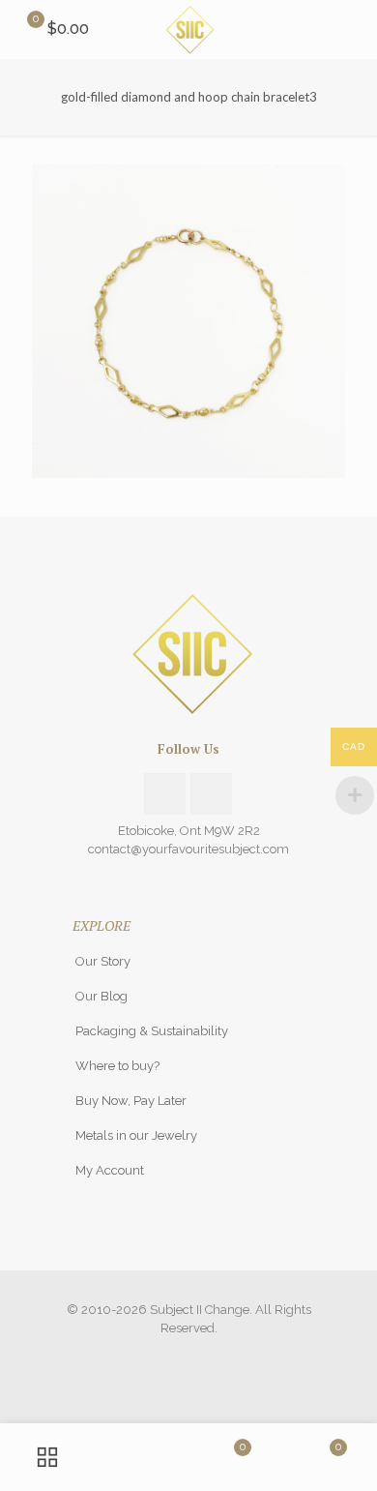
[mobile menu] (350, 29)
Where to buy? (117, 1066)
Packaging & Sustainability (151, 1031)
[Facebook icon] (168, 1355)
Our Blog (101, 996)
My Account (109, 1170)
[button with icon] (165, 794)
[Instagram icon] (189, 1355)
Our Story (102, 961)
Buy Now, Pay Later (131, 1100)
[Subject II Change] (188, 29)
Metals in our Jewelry (136, 1135)
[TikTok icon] (209, 1355)
